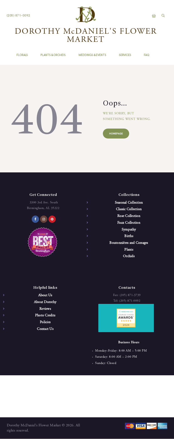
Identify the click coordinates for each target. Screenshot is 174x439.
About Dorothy (45, 302)
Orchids (129, 256)
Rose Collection (128, 216)
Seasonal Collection (129, 202)
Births (128, 236)
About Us (45, 295)
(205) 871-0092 (129, 301)
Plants (128, 249)
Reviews (45, 309)
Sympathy (129, 229)
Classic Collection (129, 209)
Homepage (116, 133)
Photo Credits (45, 315)
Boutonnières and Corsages (128, 243)
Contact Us (45, 329)
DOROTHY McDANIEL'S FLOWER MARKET (86, 36)
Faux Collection (128, 223)
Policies (45, 322)
